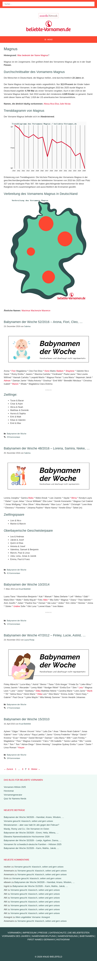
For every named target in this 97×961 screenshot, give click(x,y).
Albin (45, 600)
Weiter (35, 769)
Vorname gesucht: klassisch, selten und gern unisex (28, 821)
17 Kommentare (13, 708)
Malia (30, 498)
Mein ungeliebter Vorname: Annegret (33, 917)
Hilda (39, 694)
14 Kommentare (13, 624)
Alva (52, 104)
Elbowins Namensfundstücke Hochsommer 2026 (27, 836)
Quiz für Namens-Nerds (15, 798)
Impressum (29, 932)
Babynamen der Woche (16, 434)
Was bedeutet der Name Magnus (32, 55)
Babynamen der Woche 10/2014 (27, 584)
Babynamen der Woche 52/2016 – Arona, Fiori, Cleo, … (43, 322)
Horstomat (9, 791)
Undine (16, 606)
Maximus (26, 310)
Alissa (47, 104)
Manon (15, 384)
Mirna (74, 498)
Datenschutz (57, 932)
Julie (62, 104)
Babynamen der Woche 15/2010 (27, 719)
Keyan (21, 747)
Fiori (13, 371)
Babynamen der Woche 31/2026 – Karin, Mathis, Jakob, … (31, 848)
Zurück (8, 769)
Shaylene (70, 371)
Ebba (38, 691)
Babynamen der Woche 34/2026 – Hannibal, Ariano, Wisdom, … (34, 817)
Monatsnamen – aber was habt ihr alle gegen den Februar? (31, 825)
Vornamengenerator (13, 795)
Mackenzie (36, 310)
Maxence (46, 310)
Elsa (57, 104)
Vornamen (14, 932)
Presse (42, 932)
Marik (89, 691)
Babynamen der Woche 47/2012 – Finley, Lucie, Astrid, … (45, 635)
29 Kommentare (13, 437)
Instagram (63, 939)
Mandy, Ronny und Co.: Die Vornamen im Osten (26, 829)
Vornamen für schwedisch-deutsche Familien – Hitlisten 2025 (32, 844)
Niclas (68, 104)
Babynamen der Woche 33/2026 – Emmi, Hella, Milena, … (31, 832)
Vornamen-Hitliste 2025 (15, 787)
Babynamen (87, 936)
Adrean (7, 380)
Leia (81, 687)
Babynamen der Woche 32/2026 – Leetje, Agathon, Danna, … (33, 840)
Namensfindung (68, 936)
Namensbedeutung (44, 936)
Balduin (59, 371)
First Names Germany (41, 939)
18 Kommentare (13, 758)
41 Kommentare (13, 573)
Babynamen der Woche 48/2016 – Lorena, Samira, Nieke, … (47, 448)
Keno (47, 371)
